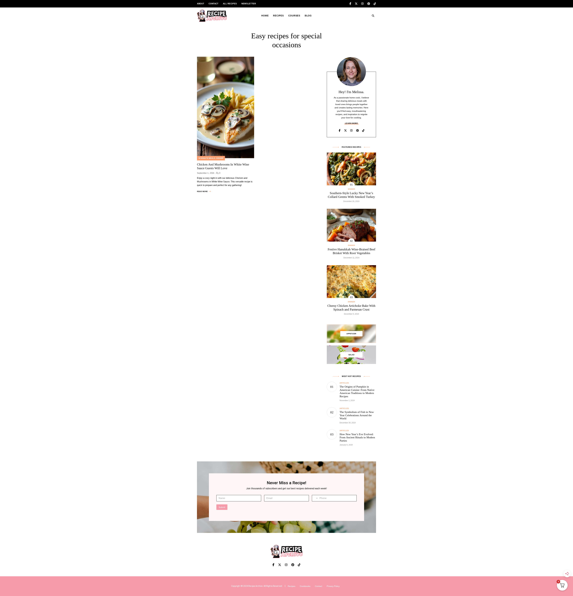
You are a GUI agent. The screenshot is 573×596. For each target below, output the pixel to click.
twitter (358, 3)
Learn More (351, 123)
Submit (222, 507)
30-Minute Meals (206, 158)
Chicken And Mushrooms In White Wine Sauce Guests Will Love (223, 166)
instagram (364, 3)
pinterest (370, 3)
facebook (352, 3)
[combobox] (315, 498)
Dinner (219, 158)
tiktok (375, 3)
